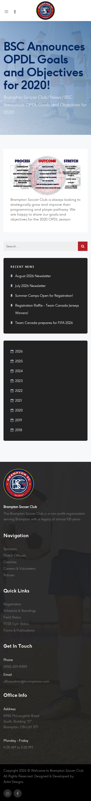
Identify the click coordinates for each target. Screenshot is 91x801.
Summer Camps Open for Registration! (44, 296)
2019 (18, 420)
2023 (19, 381)
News (55, 97)
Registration (12, 604)
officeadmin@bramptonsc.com (26, 681)
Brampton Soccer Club (25, 97)
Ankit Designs (13, 782)
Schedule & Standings (20, 611)
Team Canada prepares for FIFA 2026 (44, 323)
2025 (19, 361)
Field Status (12, 617)
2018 (18, 430)
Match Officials (15, 555)
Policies (9, 575)
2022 (19, 391)
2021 (18, 400)
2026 (19, 351)
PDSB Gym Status (16, 624)
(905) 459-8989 (15, 667)
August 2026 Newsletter (33, 276)
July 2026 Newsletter (30, 286)
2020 (19, 410)
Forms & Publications (19, 630)
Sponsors (10, 549)
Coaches (10, 562)
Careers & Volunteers (19, 568)
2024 (19, 371)
